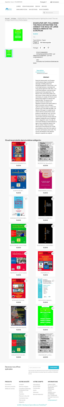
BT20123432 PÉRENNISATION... (19, 163)
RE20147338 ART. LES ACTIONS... (18, 245)
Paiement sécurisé (24, 396)
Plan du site (22, 400)
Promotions (8, 384)
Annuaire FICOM (21, 9)
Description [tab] (40, 70)
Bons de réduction (38, 394)
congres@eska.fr (52, 400)
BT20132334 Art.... (45, 273)
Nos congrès (44, 9)
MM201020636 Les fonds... (45, 190)
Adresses (35, 392)
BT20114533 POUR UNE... (18, 300)
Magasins (21, 402)
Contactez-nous (23, 398)
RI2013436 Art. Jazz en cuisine (18, 273)
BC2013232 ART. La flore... (45, 355)
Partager (40, 47)
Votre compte (38, 382)
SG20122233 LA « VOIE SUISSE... (45, 245)
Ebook (37, 6)
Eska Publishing (28, 6)
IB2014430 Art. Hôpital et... (45, 300)
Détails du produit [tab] (42, 73)
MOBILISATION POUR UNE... (18, 355)
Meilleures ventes (10, 388)
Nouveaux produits (10, 386)
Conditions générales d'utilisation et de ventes (25, 390)
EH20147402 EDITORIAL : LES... (45, 327)
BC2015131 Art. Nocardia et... (45, 163)
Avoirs (34, 390)
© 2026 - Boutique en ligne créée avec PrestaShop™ (32, 405)
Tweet (44, 47)
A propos (21, 394)
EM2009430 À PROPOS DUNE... (18, 218)
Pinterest (48, 47)
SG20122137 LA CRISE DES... (45, 218)
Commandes (36, 388)
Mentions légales (23, 386)
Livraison (21, 384)
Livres (18, 6)
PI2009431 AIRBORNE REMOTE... (18, 327)
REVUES (44, 6)
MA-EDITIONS (33, 9)
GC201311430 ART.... (18, 190)
